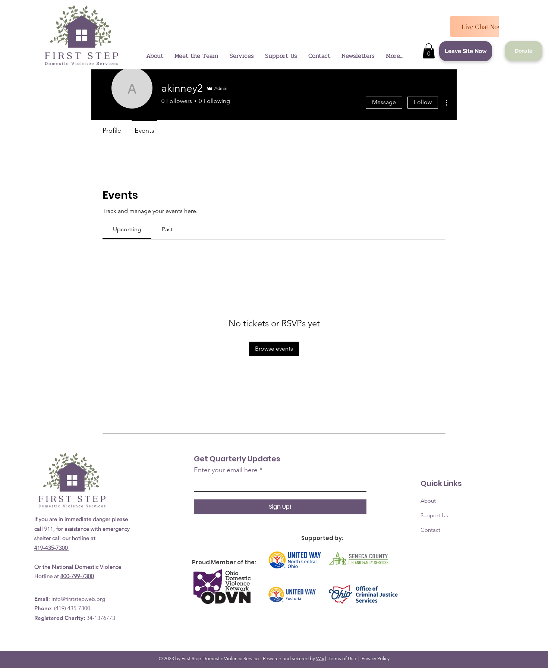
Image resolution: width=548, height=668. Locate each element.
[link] (127, 229)
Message (384, 102)
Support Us (434, 515)
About (428, 500)
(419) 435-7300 (72, 608)
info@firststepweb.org (78, 598)
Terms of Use (342, 658)
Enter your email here (226, 470)
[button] (428, 51)
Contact (430, 529)
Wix (320, 658)
